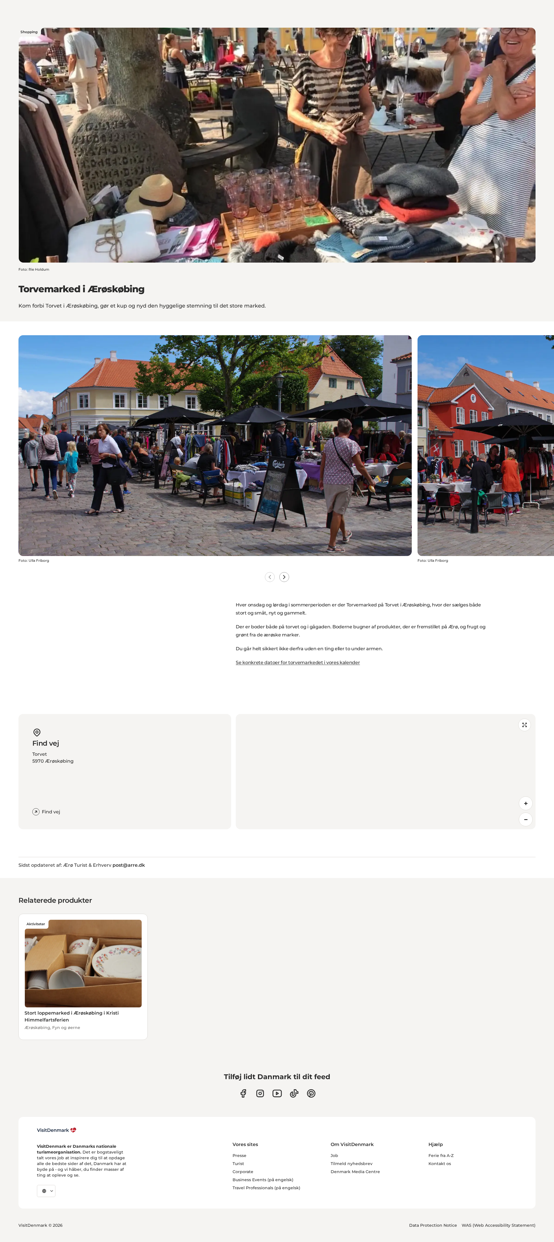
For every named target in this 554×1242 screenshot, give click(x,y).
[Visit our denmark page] (243, 1093)
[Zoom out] (526, 819)
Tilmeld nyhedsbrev (352, 1163)
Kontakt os (439, 1163)
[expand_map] (524, 725)
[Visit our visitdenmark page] (277, 1093)
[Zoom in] (526, 803)
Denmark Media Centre (355, 1171)
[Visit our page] (260, 1093)
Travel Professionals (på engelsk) (266, 1187)
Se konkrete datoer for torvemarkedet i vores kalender (298, 662)
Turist (238, 1163)
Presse (239, 1155)
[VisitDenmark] (56, 1130)
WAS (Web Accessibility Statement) (499, 1225)
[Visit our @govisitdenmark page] (294, 1093)
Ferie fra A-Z (441, 1155)
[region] (386, 771)
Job (334, 1155)
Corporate (243, 1171)
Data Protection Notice (433, 1225)
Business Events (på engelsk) (263, 1179)
